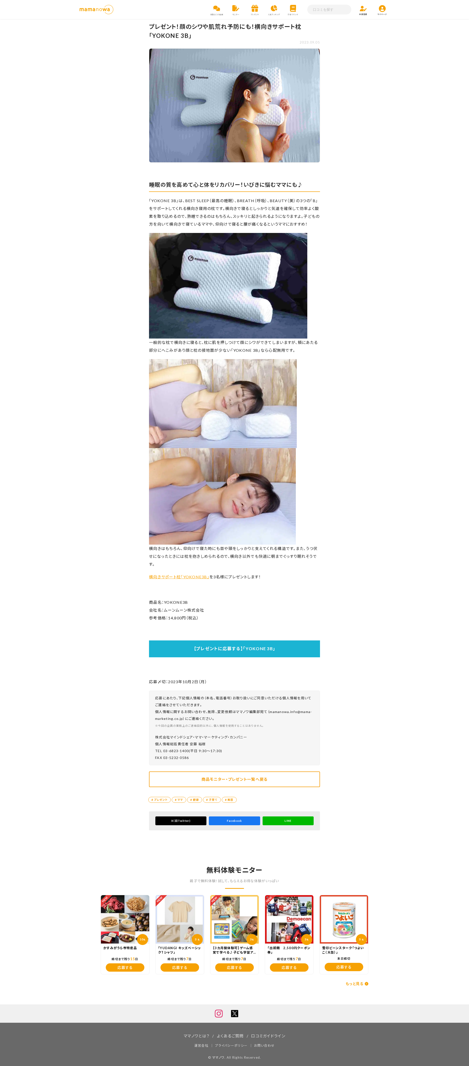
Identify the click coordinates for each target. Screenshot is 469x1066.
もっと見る (354, 983)
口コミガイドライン (268, 1035)
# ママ (179, 799)
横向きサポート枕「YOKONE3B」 (179, 576)
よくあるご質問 (230, 1035)
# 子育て (211, 799)
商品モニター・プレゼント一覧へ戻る (235, 779)
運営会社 (201, 1045)
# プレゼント (159, 799)
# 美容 (229, 799)
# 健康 (194, 799)
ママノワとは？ (196, 1035)
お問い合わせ (264, 1045)
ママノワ (218, 1057)
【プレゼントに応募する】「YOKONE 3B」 (234, 648)
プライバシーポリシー (231, 1045)
